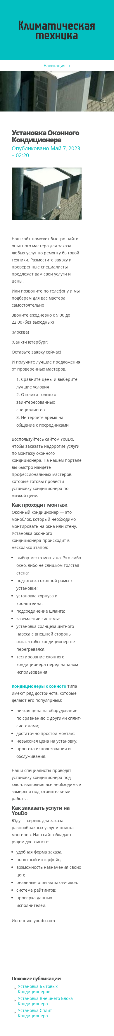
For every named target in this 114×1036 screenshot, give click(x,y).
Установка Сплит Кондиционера (35, 1013)
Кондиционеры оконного (39, 686)
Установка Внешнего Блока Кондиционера (45, 1001)
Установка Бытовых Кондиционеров (38, 988)
